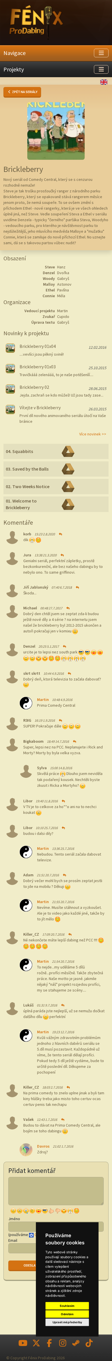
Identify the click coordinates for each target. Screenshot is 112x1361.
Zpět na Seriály (24, 92)
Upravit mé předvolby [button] (67, 1322)
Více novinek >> (92, 434)
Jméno (14, 1218)
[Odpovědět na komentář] (60, 534)
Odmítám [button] (67, 1314)
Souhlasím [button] (67, 1305)
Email (12, 1240)
